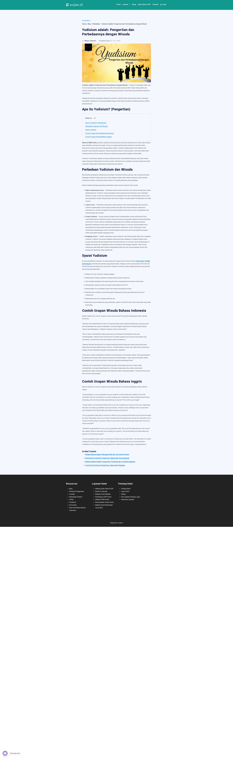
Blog (89, 24)
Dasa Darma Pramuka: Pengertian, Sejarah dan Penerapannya (107, 458)
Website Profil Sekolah (102, 494)
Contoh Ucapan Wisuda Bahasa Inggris (98, 137)
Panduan (155, 4)
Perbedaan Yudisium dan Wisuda (96, 126)
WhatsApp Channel (75, 497)
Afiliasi (123, 494)
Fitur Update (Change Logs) (130, 497)
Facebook (72, 502)
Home (119, 4)
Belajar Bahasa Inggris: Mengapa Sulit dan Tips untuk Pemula (107, 454)
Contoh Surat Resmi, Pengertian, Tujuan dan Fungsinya (105, 465)
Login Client (125, 491)
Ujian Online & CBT (144, 4)
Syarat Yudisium (90, 130)
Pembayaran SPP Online (103, 497)
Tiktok (71, 499)
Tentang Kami (126, 489)
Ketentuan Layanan (127, 499)
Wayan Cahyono (89, 41)
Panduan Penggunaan (76, 491)
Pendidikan (86, 20)
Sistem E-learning (101, 491)
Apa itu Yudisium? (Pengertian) (95, 123)
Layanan (125, 4)
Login (164, 4)
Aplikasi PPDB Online (102, 499)
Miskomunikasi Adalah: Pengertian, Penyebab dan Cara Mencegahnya (110, 462)
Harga (134, 4)
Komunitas (73, 505)
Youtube (72, 494)
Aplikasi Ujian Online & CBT (104, 489)
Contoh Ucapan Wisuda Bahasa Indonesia (99, 133)
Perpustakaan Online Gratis (104, 502)
